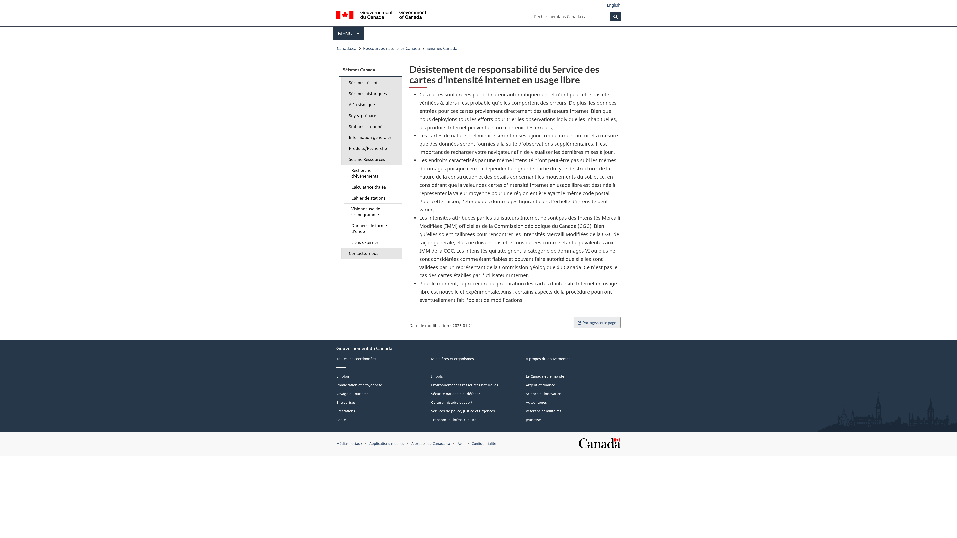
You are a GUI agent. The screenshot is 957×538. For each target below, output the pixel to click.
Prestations (345, 411)
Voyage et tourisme (352, 393)
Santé (341, 419)
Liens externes (365, 242)
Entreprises (346, 402)
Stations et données (368, 126)
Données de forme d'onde (369, 228)
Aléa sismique (362, 104)
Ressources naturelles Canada (391, 48)
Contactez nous (363, 253)
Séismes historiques (368, 93)
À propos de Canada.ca (430, 443)
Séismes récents (364, 82)
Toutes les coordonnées (356, 358)
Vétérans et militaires (543, 411)
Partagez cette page (599, 322)
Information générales (370, 137)
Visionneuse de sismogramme (365, 211)
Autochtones (536, 402)
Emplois (343, 376)
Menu (351, 33)
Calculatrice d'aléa (368, 187)
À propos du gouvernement (549, 358)
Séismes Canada (442, 48)
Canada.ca (346, 48)
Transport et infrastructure (453, 419)
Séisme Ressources (367, 159)
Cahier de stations (368, 198)
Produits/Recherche (368, 148)
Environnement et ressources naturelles (464, 385)
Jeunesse (533, 419)
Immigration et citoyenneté (359, 385)
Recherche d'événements (364, 173)
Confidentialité (484, 443)
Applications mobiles (386, 443)
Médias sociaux (349, 443)
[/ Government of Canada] (381, 15)
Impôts (437, 376)
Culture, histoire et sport (451, 402)
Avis (461, 443)
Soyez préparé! (363, 115)
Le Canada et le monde (545, 376)
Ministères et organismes (452, 358)
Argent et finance (540, 385)
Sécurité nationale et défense (455, 393)
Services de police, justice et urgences (463, 411)
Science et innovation (543, 393)
